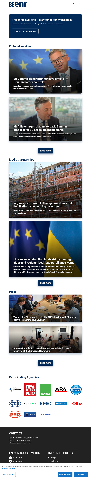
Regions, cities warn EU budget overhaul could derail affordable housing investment (43, 204)
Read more (45, 150)
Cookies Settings (8, 474)
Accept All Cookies (65, 474)
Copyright (53, 458)
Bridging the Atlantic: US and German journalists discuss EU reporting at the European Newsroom (42, 349)
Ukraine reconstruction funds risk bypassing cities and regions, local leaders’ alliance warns (44, 261)
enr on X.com (17, 458)
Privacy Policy (6, 468)
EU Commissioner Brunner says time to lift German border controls (40, 80)
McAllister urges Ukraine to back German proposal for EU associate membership (40, 128)
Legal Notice (54, 461)
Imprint (14, 468)
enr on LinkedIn (18, 461)
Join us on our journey (25, 31)
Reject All (81, 474)
